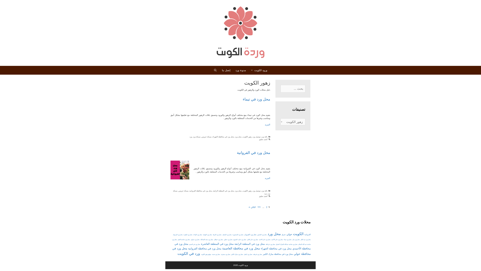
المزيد (267, 124)
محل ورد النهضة (207, 234)
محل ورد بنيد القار (306, 239)
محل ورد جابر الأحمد (277, 239)
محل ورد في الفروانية (253, 152)
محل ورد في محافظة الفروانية (201, 191)
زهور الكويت (247, 137)
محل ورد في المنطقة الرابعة (223, 191)
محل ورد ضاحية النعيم (184, 239)
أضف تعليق (263, 139)
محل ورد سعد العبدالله (206, 239)
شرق (284, 234)
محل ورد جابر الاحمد (264, 239)
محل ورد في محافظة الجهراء (223, 137)
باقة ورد (264, 137)
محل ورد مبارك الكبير (237, 254)
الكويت (298, 234)
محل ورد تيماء (287, 239)
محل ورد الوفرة (188, 234)
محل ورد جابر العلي (252, 239)
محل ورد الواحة (197, 234)
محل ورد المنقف (227, 234)
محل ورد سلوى (195, 239)
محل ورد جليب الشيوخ (239, 239)
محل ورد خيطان (218, 239)
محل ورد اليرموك (178, 234)
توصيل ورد (257, 137)
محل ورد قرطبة (257, 254)
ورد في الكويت (188, 253)
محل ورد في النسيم (194, 244)
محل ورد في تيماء (256, 99)
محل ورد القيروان (250, 234)
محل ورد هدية (216, 254)
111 (259, 207)
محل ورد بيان (296, 239)
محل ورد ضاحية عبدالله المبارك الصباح (286, 244)
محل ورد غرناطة (270, 244)
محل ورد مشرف (225, 254)
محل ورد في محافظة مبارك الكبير (278, 254)
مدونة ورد (240, 70)
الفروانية (307, 234)
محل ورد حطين (228, 239)
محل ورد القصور (262, 234)
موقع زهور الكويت (206, 254)
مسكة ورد (197, 137)
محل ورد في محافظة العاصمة (241, 248)
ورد (191, 137)
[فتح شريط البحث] (215, 70)
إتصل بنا (226, 70)
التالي (252, 207)
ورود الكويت (260, 70)
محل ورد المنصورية (237, 234)
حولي (289, 234)
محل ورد (238, 137)
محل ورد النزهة (217, 234)
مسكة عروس (207, 137)
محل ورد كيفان (248, 254)
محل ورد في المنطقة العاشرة (217, 243)
